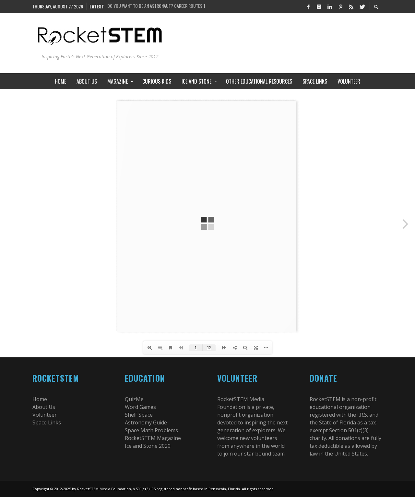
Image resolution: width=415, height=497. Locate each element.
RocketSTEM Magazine (153, 438)
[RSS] (351, 6)
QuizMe (134, 399)
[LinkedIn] (330, 6)
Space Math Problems (151, 430)
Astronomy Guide (146, 422)
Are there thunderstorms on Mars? (142, 6)
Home (39, 399)
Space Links (46, 422)
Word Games (140, 406)
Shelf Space (139, 414)
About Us (43, 406)
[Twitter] (362, 6)
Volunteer (44, 414)
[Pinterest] (340, 6)
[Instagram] (319, 6)
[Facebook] (308, 6)
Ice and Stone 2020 (148, 445)
